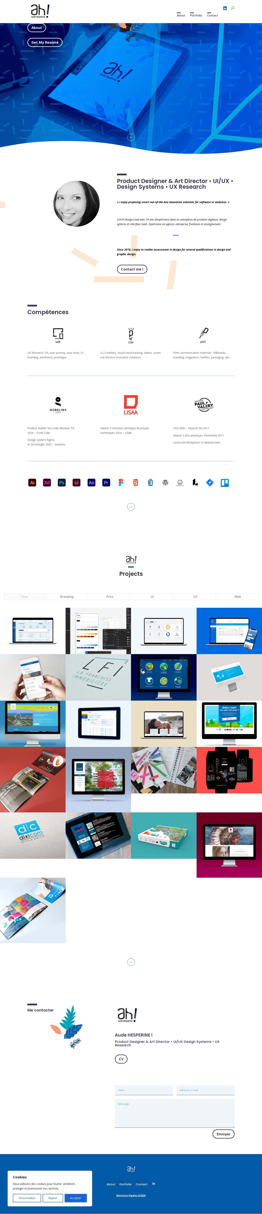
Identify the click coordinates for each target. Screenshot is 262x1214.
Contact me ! (132, 269)
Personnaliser (27, 1198)
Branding (67, 597)
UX (195, 597)
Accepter (75, 1198)
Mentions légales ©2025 (131, 1195)
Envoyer (224, 1134)
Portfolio (196, 15)
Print (109, 597)
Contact (212, 15)
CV (121, 1059)
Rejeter (52, 1198)
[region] (50, 1188)
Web (238, 597)
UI (152, 597)
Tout (24, 597)
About (181, 15)
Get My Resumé (44, 42)
